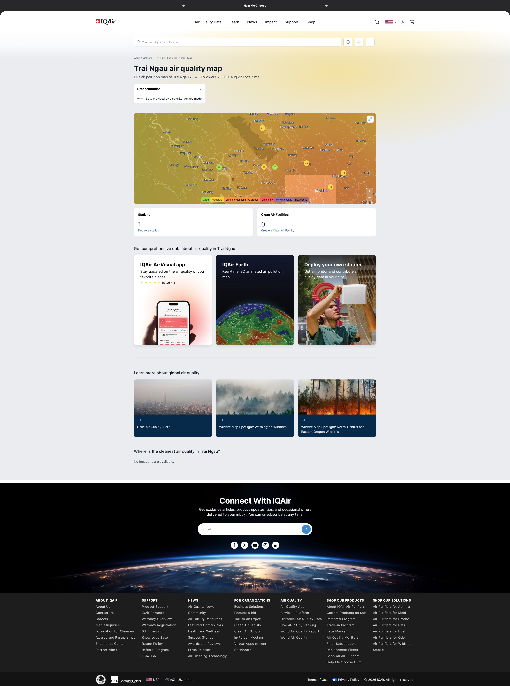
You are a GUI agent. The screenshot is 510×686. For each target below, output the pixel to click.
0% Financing (152, 631)
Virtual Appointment (250, 644)
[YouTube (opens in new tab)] (255, 545)
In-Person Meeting (248, 637)
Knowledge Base (155, 637)
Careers (102, 619)
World (137, 57)
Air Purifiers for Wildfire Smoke (391, 647)
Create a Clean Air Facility (277, 230)
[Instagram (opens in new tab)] (265, 545)
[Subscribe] (306, 529)
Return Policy (152, 644)
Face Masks (336, 631)
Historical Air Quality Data (301, 619)
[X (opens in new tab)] (244, 545)
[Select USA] (391, 22)
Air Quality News (201, 607)
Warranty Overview (157, 619)
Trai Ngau (179, 57)
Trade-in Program (340, 625)
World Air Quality (293, 637)
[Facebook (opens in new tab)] (234, 545)
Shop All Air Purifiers (343, 656)
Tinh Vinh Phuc (162, 57)
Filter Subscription (341, 644)
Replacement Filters (342, 650)
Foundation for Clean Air (115, 631)
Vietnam (147, 57)
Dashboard (243, 650)
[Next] (326, 5)
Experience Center (110, 644)
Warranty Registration (159, 625)
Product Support (155, 607)
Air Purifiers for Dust (389, 631)
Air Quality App (292, 607)
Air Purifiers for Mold (389, 613)
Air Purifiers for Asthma (391, 607)
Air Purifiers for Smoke (391, 619)
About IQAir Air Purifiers (346, 607)
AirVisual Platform (294, 613)
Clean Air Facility (247, 625)
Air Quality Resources (205, 619)
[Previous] (183, 5)
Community (197, 613)
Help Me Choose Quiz (344, 662)
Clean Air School (247, 631)
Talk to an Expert (248, 619)
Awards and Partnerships (115, 637)
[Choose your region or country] (391, 22)
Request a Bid (245, 613)
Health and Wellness (204, 631)
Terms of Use (317, 680)
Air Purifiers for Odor (389, 637)
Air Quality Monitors (342, 637)
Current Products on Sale (347, 613)
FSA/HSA (149, 656)
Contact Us (105, 613)
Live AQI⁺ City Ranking (298, 625)
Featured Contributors (205, 625)
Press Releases (200, 650)
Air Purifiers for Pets (389, 625)
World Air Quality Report (299, 631)
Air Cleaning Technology (207, 656)
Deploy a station (148, 230)
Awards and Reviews (204, 644)
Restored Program (341, 619)
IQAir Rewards (153, 613)
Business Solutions (249, 607)
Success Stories (200, 637)
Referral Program (155, 650)
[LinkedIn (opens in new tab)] (275, 545)
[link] (377, 22)
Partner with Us (108, 650)
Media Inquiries (108, 625)
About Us (103, 607)
